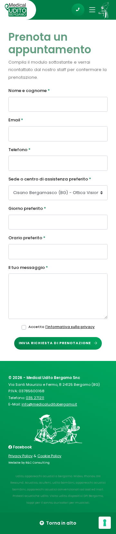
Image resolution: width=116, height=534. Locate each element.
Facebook (22, 447)
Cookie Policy (49, 455)
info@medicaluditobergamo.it (49, 404)
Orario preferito (26, 238)
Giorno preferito (27, 208)
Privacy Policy (20, 455)
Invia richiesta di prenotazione (55, 343)
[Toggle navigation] (89, 10)
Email (15, 120)
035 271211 (35, 397)
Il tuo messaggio (28, 267)
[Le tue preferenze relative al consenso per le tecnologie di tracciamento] (105, 523)
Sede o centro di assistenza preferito (49, 179)
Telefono (19, 150)
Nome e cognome (29, 90)
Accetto (61, 326)
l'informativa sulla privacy (70, 326)
